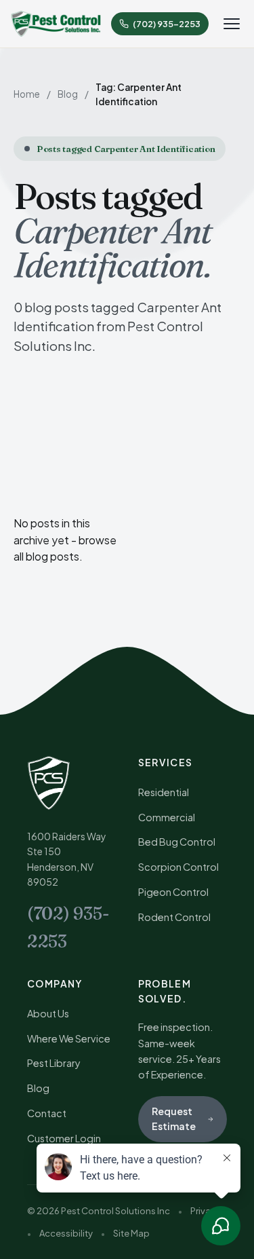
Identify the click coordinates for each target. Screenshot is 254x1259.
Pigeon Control (173, 892)
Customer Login (64, 1138)
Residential (163, 792)
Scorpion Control (178, 867)
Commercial (166, 817)
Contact (46, 1113)
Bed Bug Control (176, 841)
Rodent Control (174, 917)
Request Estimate (174, 1118)
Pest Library (54, 1063)
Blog (68, 94)
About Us (48, 1013)
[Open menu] (231, 24)
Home (27, 94)
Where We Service (68, 1038)
